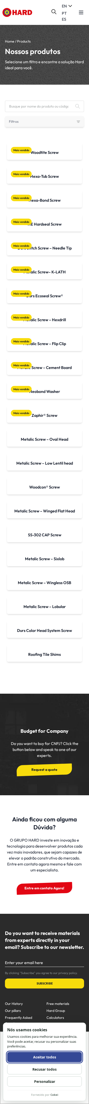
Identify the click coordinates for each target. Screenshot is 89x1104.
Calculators (55, 1017)
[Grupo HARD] (17, 12)
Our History (14, 1003)
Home (9, 41)
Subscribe (45, 983)
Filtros (14, 121)
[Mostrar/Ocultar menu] (81, 12)
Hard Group (55, 1010)
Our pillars (13, 1010)
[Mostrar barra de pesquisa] (54, 12)
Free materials (57, 1003)
